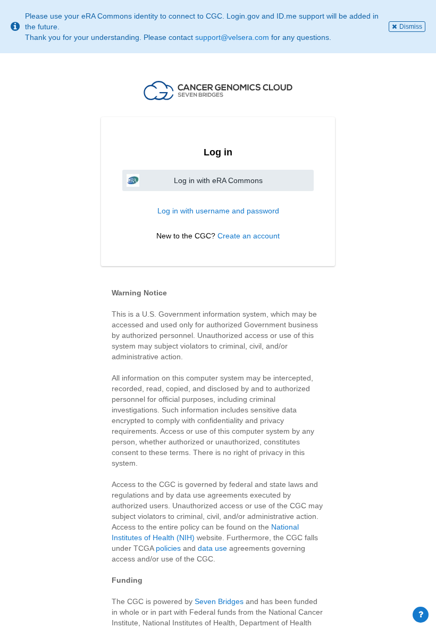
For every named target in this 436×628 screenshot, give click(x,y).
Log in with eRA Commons (218, 180)
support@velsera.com (232, 37)
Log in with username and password (218, 210)
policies (168, 548)
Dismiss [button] (410, 26)
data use (212, 548)
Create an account (248, 236)
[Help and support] (421, 615)
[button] (218, 90)
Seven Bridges (219, 601)
